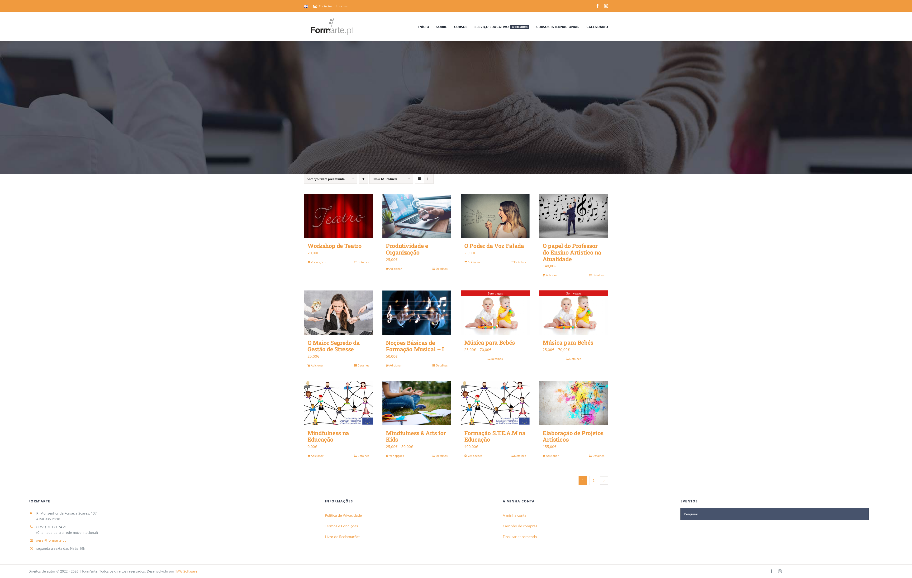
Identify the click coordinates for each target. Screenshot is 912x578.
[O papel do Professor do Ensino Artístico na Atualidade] (573, 216)
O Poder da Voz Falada (494, 246)
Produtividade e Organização (407, 249)
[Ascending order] (363, 179)
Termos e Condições (341, 526)
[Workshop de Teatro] (338, 216)
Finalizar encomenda (520, 536)
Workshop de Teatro (335, 246)
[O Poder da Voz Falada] (495, 216)
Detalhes (363, 262)
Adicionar (395, 269)
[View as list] (428, 178)
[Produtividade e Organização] (416, 216)
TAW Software (186, 571)
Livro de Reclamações (342, 536)
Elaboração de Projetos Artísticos (573, 436)
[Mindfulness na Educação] (338, 403)
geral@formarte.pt (51, 540)
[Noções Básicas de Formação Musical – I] (416, 312)
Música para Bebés (489, 342)
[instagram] (606, 6)
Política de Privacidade (343, 515)
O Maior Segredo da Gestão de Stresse (334, 346)
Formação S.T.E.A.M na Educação (494, 436)
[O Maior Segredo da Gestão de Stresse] (338, 312)
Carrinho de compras (520, 526)
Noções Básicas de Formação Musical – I (415, 346)
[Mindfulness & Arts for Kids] (416, 403)
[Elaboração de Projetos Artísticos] (573, 403)
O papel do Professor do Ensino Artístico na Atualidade (572, 252)
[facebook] (597, 6)
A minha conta (514, 515)
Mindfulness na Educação (328, 436)
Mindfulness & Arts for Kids (416, 436)
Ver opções (318, 262)
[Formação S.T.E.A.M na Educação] (495, 403)
